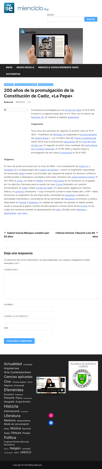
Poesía (26, 432)
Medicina (10, 420)
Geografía (9, 401)
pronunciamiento (88, 134)
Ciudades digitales (19, 382)
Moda (6, 428)
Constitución (66, 152)
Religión (15, 448)
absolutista (73, 117)
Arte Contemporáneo (17, 372)
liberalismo (70, 198)
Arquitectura (11, 368)
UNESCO (25, 452)
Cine (7, 381)
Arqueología (27, 364)
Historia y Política (46, 84)
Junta (19, 180)
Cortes (59, 184)
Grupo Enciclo (25, 67)
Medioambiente (23, 421)
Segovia (49, 149)
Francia (22, 202)
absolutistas (10, 213)
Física (19, 397)
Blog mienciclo (35, 465)
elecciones (58, 180)
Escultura (9, 394)
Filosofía (9, 397)
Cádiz (25, 188)
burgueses (70, 195)
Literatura (12, 416)
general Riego (42, 138)
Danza (29, 382)
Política (10, 437)
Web (6, 328)
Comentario (12, 269)
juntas (22, 173)
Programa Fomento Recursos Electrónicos (16, 443)
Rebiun (6, 449)
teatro (16, 452)
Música (15, 428)
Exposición (19, 395)
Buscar (50, 14)
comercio (19, 191)
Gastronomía (27, 398)
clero (58, 209)
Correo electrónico (17, 316)
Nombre (9, 304)
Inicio (9, 67)
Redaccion (8, 102)
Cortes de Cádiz (73, 110)
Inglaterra (33, 202)
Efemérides (9, 84)
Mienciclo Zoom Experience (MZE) (58, 67)
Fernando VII (37, 117)
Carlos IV (83, 166)
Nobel (7, 433)
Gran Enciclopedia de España (25, 84)
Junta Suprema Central (83, 177)
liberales (81, 209)
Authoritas (13, 74)
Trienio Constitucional (85, 138)
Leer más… (22, 213)
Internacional (12, 411)
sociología (26, 449)
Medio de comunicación (16, 424)
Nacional (26, 428)
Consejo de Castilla (48, 169)
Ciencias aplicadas (18, 377)
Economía (19, 385)
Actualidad (13, 364)
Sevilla (39, 180)
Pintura (16, 433)
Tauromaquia (8, 453)
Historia (11, 406)
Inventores (24, 411)
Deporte (8, 385)
